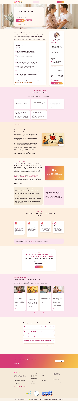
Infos (45, 2)
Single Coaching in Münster (37, 112)
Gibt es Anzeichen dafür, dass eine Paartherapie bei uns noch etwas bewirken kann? (37, 341)
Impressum (41, 399)
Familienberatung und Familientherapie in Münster (54, 101)
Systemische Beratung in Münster (38, 100)
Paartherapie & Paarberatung (35, 373)
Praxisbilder (44, 380)
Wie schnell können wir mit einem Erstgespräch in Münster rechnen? (37, 336)
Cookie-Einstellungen (61, 399)
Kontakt (43, 383)
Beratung (41, 2)
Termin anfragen (60, 2)
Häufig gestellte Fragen (49, 345)
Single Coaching (33, 383)
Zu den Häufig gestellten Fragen (56, 241)
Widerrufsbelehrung (54, 399)
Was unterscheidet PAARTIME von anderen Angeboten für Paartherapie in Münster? (35, 332)
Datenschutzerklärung (47, 399)
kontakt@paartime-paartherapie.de (57, 63)
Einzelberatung (33, 381)
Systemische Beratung (34, 378)
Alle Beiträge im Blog (39, 313)
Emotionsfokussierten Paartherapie (20, 176)
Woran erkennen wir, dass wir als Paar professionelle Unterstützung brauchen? (37, 327)
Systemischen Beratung (34, 175)
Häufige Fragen (29, 20)
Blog (54, 2)
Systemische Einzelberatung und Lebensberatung (20, 113)
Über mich (50, 2)
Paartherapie (36, 2)
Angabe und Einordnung (59, 177)
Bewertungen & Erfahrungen (46, 378)
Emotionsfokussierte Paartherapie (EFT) (21, 101)
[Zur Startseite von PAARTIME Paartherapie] (19, 2)
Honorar (31, 241)
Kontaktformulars (18, 228)
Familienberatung (33, 379)
